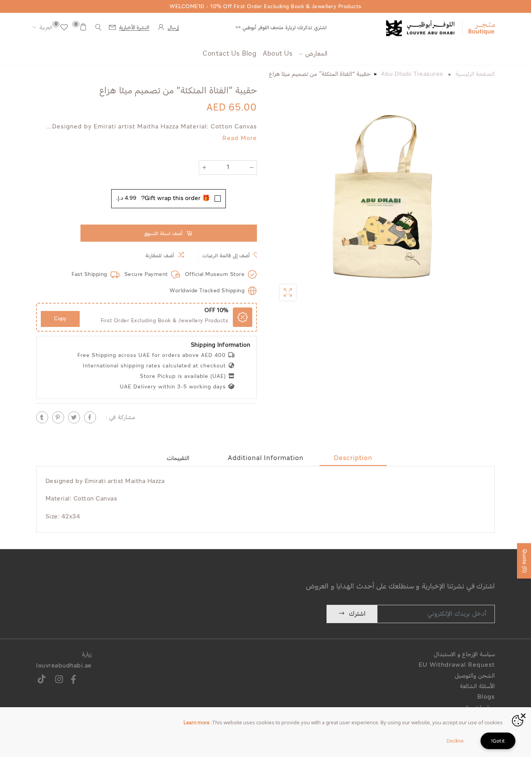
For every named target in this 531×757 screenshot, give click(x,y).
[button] (42, 28)
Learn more (196, 723)
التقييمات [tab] (178, 458)
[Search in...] (98, 27)
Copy (60, 319)
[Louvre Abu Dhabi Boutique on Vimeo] (41, 680)
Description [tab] (353, 458)
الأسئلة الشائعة (477, 686)
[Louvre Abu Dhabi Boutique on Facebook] (74, 680)
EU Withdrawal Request (457, 665)
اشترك (357, 614)
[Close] (523, 715)
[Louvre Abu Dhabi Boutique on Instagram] (59, 680)
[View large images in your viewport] (288, 292)
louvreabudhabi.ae (64, 666)
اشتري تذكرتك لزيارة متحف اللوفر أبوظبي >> (281, 28)
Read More (239, 138)
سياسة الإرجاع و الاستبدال (464, 654)
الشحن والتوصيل (475, 676)
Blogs (486, 697)
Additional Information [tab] (266, 458)
